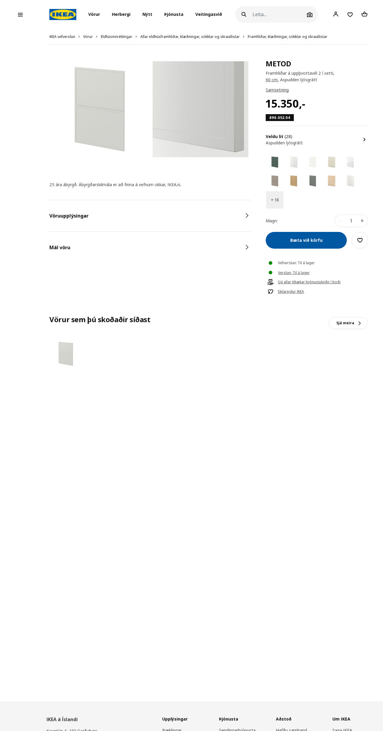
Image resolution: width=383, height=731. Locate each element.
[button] (96, 14)
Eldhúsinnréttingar (116, 36)
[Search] (244, 14)
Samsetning (277, 90)
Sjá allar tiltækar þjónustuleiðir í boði (309, 282)
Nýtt (147, 14)
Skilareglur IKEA (291, 291)
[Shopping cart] (364, 14)
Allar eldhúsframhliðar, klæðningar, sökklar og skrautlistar (190, 36)
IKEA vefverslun (62, 36)
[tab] (150, 216)
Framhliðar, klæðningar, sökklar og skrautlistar (287, 36)
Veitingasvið (208, 14)
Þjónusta (173, 14)
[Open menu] (20, 15)
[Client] (336, 14)
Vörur (88, 36)
